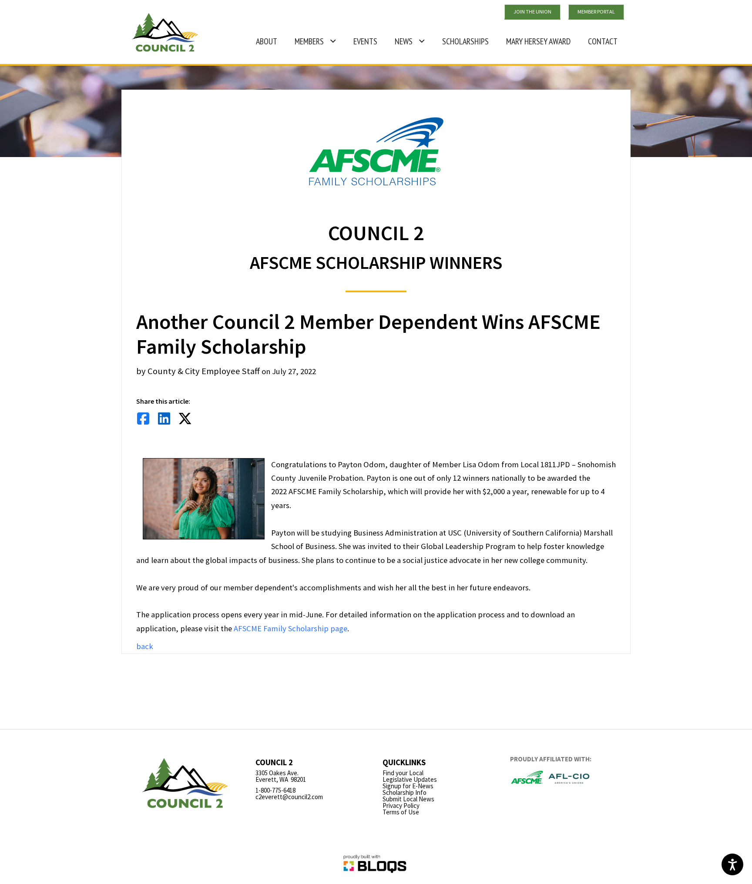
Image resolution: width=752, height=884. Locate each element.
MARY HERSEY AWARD (535, 37)
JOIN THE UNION (532, 11)
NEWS (404, 41)
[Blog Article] (143, 420)
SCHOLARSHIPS (465, 41)
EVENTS (365, 41)
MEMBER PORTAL (596, 11)
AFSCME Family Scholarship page (290, 628)
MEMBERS (309, 41)
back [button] (144, 646)
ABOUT (266, 41)
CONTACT (603, 41)
